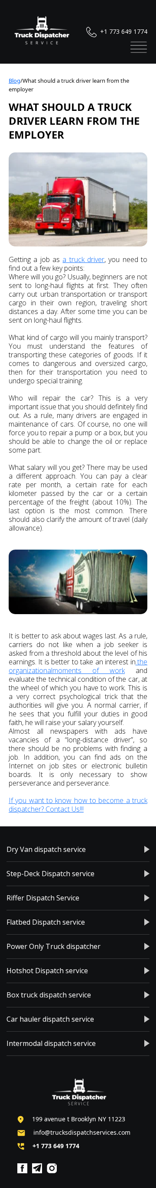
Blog (14, 80)
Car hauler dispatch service (50, 1019)
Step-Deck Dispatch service (50, 873)
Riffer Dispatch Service (42, 898)
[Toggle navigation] (138, 47)
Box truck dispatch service (48, 995)
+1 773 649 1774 (122, 31)
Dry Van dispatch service (46, 849)
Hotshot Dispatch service (47, 970)
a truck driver (83, 259)
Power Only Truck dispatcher (53, 946)
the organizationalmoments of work (78, 666)
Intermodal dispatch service (51, 1043)
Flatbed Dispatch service (45, 922)
